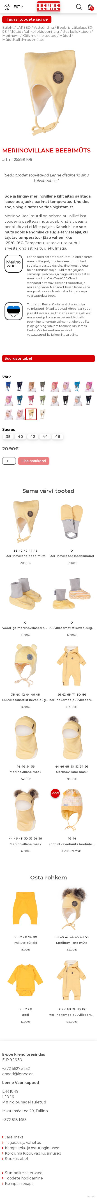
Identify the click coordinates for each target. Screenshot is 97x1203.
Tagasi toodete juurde (27, 19)
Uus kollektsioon (76, 32)
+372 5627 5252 (16, 1068)
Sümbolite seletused (24, 1173)
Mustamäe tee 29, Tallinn (25, 1111)
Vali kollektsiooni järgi (42, 32)
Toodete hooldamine (24, 1178)
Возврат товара (19, 1183)
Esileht (8, 28)
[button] (18, 6)
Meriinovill (10, 36)
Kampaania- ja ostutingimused (32, 1148)
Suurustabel (16, 1159)
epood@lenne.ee (18, 1074)
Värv (6, 377)
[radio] (8, 436)
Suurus (8, 429)
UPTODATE (91, 1196)
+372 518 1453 (14, 1120)
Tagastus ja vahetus (23, 1142)
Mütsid (15, 32)
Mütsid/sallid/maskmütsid (23, 40)
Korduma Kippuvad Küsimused (33, 1153)
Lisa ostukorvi (33, 461)
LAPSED (23, 28)
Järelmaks (14, 1137)
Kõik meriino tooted (39, 36)
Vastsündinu (44, 28)
